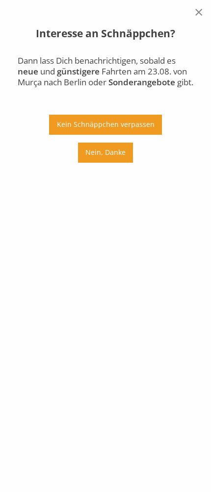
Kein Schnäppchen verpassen (106, 124)
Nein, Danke (105, 152)
